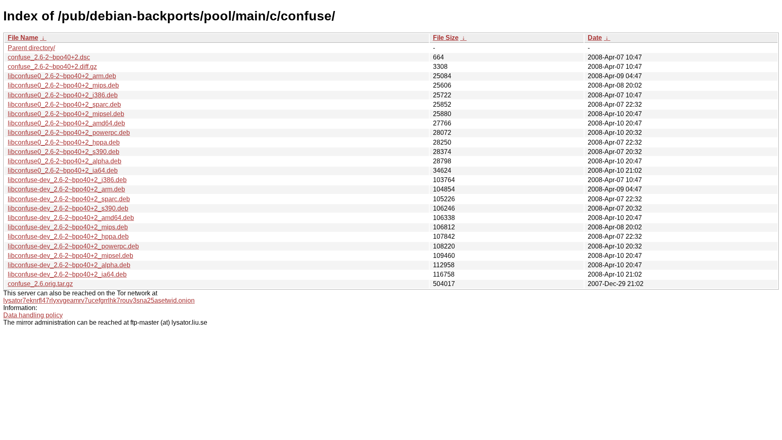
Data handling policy (33, 315)
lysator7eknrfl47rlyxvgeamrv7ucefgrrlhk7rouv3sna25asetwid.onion (99, 300)
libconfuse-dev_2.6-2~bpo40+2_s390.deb (68, 208)
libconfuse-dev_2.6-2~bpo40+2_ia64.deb (67, 274)
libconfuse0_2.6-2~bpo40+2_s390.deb (63, 151)
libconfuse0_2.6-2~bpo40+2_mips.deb (63, 85)
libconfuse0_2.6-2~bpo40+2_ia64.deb (63, 170)
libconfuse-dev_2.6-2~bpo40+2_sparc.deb (69, 199)
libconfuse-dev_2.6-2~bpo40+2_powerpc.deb (73, 246)
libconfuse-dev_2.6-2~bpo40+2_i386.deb (67, 179)
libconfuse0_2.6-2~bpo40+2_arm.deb (62, 76)
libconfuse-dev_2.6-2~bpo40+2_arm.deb (66, 189)
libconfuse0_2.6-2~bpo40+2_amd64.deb (66, 123)
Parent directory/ (31, 47)
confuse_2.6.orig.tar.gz (40, 283)
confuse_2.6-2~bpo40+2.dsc (49, 57)
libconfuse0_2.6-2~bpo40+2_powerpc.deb (69, 132)
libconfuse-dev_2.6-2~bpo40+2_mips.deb (68, 227)
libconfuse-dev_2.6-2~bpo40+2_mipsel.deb (70, 255)
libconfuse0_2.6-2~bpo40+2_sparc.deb (64, 104)
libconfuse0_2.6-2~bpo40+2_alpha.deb (64, 161)
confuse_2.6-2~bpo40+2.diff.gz (52, 66)
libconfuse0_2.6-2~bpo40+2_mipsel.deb (66, 113)
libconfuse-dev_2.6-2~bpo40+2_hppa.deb (68, 236)
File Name (23, 37)
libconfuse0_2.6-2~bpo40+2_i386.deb (63, 95)
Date (595, 37)
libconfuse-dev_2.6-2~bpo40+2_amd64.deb (71, 217)
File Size (446, 37)
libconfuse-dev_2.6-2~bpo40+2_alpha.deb (69, 265)
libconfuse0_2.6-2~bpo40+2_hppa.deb (64, 142)
